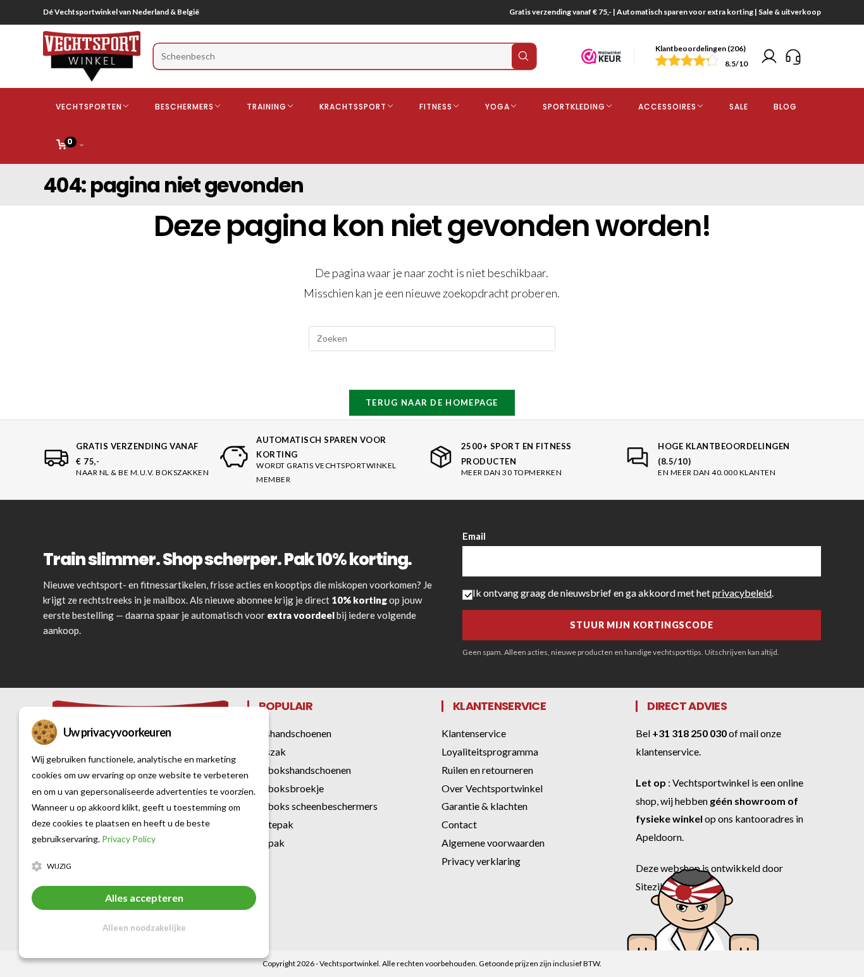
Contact (459, 824)
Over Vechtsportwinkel (492, 788)
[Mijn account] (769, 56)
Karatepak (270, 824)
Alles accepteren (144, 898)
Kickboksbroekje (285, 788)
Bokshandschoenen (289, 733)
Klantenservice (473, 733)
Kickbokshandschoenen (299, 770)
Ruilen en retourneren (487, 770)
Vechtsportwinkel (711, 782)
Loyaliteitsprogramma (489, 751)
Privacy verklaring (481, 861)
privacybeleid (742, 593)
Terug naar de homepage (432, 402)
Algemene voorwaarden (493, 843)
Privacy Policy (129, 838)
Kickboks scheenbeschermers (312, 806)
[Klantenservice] (793, 56)
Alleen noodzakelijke (144, 928)
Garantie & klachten (484, 806)
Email (474, 536)
